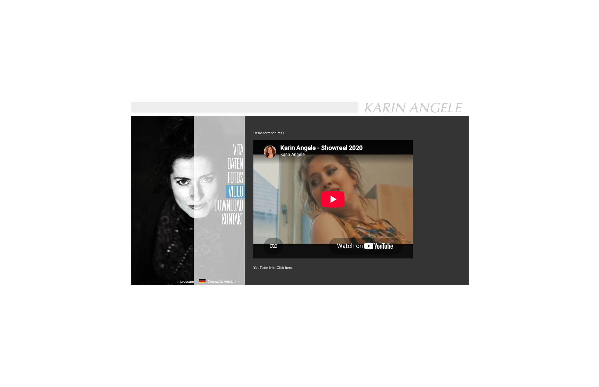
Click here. (285, 268)
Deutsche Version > (222, 281)
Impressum (185, 281)
